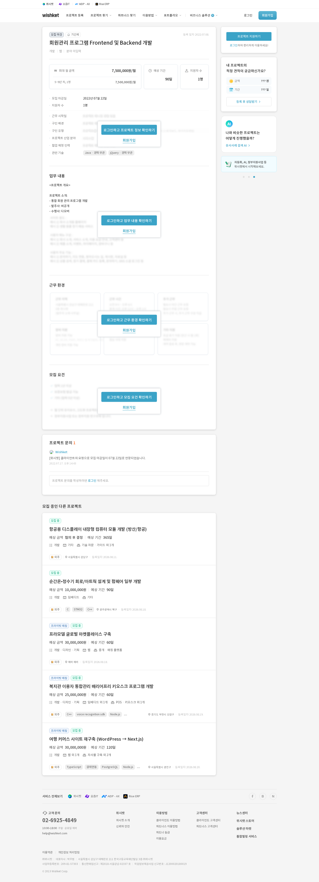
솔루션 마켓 (244, 829)
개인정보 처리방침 (69, 852)
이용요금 (161, 838)
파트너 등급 (163, 832)
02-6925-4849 (59, 820)
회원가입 (129, 140)
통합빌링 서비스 (247, 836)
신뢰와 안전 (123, 826)
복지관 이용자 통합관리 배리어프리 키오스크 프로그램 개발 (101, 686)
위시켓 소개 (123, 820)
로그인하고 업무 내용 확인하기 (129, 220)
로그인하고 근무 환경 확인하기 (129, 320)
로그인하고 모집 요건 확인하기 (129, 397)
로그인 (92, 481)
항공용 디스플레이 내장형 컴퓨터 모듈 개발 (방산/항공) (98, 529)
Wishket (61, 452)
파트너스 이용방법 (167, 826)
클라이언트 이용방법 (168, 820)
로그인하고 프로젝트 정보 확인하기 (129, 130)
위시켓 (77, 796)
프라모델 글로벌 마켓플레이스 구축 (80, 634)
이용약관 (47, 852)
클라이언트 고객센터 (208, 820)
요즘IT (94, 796)
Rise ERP (134, 796)
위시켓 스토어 (245, 821)
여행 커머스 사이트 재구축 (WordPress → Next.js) (96, 739)
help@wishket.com (54, 833)
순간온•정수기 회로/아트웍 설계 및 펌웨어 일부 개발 (95, 581)
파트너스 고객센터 (207, 826)
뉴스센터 (242, 813)
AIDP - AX (113, 796)
